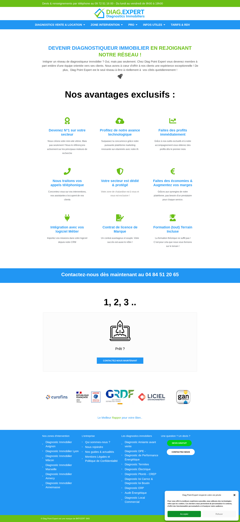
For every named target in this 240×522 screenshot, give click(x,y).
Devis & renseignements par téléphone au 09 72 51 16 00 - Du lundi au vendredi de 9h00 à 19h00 (102, 3)
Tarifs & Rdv (180, 24)
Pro (131, 24)
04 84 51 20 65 (162, 274)
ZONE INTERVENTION (105, 24)
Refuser (219, 514)
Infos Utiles (152, 24)
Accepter (184, 514)
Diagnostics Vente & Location (58, 24)
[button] (234, 495)
